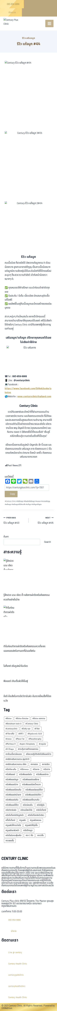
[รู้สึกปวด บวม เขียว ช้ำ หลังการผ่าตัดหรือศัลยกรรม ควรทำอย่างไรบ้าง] (9, 564)
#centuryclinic (12, 728)
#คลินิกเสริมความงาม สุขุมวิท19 (17, 759)
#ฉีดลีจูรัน (41, 805)
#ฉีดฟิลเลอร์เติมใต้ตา (33, 794)
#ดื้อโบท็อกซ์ (10, 820)
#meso (9, 738)
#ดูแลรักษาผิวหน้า (12, 830)
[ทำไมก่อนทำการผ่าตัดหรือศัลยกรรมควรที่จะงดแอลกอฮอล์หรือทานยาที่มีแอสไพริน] (9, 611)
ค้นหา (6, 537)
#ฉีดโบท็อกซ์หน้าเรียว (36, 815)
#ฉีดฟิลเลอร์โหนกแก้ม (31, 799)
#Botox (9, 718)
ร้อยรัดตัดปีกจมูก (29, 501)
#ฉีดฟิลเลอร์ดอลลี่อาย (31, 779)
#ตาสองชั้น (10, 840)
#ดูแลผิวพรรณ (35, 820)
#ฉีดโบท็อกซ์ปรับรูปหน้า (15, 815)
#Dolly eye (26, 728)
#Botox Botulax (22, 718)
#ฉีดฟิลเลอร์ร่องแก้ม (13, 789)
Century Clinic (10, 501)
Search (47, 542)
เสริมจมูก (8, 504)
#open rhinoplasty (27, 743)
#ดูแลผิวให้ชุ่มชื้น (31, 825)
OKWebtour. (7, 1008)
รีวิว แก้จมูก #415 (45, 520)
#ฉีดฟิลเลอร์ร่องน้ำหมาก (31, 784)
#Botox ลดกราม (38, 718)
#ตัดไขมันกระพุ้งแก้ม (13, 835)
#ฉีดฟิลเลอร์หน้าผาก (13, 794)
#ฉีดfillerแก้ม (11, 769)
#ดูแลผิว (22, 820)
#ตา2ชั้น (40, 835)
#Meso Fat (20, 738)
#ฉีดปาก (46, 769)
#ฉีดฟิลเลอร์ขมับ (25, 774)
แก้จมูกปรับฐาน (37, 504)
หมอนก (38, 501)
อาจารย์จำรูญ (45, 501)
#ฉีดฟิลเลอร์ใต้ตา (12, 805)
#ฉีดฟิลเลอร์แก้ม (12, 799)
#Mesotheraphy (34, 738)
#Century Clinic (31, 723)
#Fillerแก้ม (10, 733)
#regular (42, 743)
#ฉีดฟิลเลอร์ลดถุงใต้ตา (34, 789)
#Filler (37, 728)
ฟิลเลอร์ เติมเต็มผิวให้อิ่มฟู (16, 681)
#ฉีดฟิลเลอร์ (10, 774)
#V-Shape (10, 749)
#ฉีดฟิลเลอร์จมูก (12, 779)
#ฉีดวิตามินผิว (11, 810)
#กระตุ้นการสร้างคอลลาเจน (28, 749)
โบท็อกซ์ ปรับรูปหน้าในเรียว (16, 666)
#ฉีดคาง (36, 769)
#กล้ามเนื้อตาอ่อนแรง (14, 754)
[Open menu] (49, 23)
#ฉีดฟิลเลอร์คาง (42, 774)
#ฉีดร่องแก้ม (28, 805)
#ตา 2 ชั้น (29, 835)
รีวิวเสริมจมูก (28, 38)
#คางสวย (34, 764)
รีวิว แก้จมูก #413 (11, 520)
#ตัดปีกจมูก (28, 830)
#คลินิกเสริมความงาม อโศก (16, 764)
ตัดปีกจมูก (19, 501)
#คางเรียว (46, 764)
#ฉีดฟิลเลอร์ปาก (12, 784)
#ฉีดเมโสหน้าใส (26, 810)
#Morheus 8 (10, 743)
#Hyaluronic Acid (35, 733)
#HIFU (21, 733)
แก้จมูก (28, 504)
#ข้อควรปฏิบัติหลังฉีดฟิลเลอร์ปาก (38, 754)
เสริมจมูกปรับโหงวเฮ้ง (18, 504)
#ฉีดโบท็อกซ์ (41, 810)
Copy (12, 494)
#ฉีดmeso (24, 769)
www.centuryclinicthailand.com (34, 396)
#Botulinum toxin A (13, 723)
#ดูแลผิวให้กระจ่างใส (13, 825)
